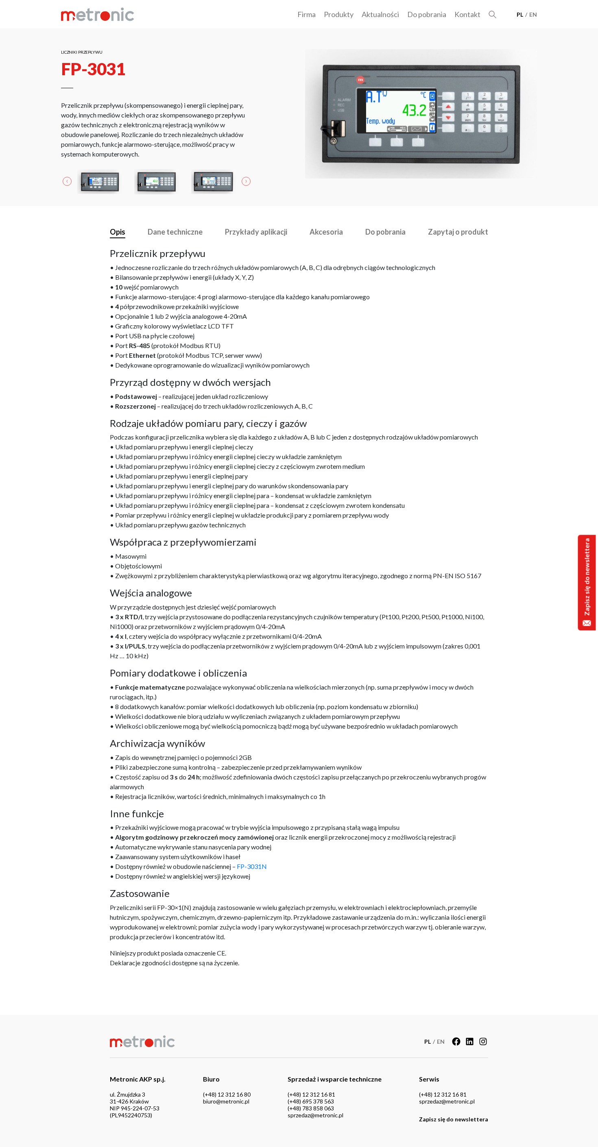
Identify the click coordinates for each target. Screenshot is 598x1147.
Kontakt (467, 14)
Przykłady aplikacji (256, 231)
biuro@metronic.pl (226, 1101)
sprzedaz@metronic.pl (315, 1115)
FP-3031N (252, 866)
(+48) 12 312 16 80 (227, 1094)
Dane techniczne (175, 231)
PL (520, 14)
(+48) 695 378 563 (311, 1101)
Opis (117, 231)
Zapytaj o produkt (458, 231)
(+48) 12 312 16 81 (311, 1094)
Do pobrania (426, 14)
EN (533, 14)
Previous (67, 182)
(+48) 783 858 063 (311, 1108)
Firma (306, 14)
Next (246, 182)
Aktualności (380, 14)
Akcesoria (326, 231)
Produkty (339, 14)
